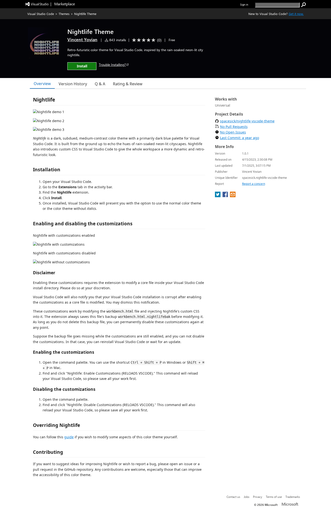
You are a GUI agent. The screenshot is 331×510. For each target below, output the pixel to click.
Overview (42, 83)
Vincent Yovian (82, 39)
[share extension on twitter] (218, 195)
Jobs (246, 497)
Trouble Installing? (112, 64)
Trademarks (292, 497)
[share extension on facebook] (225, 195)
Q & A (100, 83)
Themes (64, 14)
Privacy (257, 497)
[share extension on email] (232, 195)
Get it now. (296, 14)
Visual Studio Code (40, 14)
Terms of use (274, 497)
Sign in (244, 4)
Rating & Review (127, 83)
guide (69, 437)
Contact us (233, 497)
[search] (303, 4)
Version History (73, 83)
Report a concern (253, 184)
